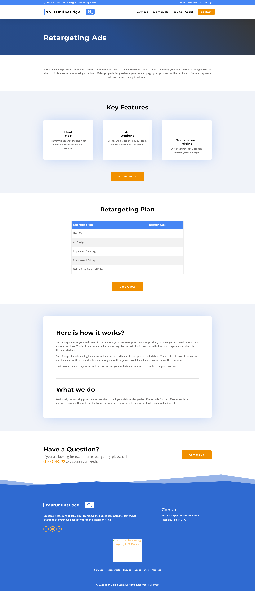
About (189, 12)
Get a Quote (128, 286)
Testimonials (160, 12)
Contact (206, 12)
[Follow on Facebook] (46, 529)
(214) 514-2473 (54, 461)
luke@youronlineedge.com (184, 515)
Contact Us (196, 454)
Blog (182, 3)
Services (142, 12)
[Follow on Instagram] (59, 529)
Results (177, 12)
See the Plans (127, 176)
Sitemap (154, 584)
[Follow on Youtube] (52, 529)
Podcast (192, 3)
